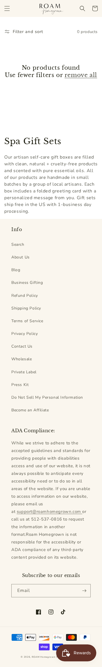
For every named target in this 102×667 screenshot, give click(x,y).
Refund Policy (24, 295)
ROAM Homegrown (44, 657)
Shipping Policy (26, 308)
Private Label (24, 372)
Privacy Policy (24, 333)
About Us (20, 257)
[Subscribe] (84, 590)
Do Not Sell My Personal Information (47, 397)
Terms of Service (27, 321)
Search (17, 244)
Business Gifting (27, 282)
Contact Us (22, 346)
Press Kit (20, 384)
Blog (15, 270)
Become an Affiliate (30, 410)
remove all (81, 75)
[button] (7, 8)
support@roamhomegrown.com (49, 511)
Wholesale (21, 359)
